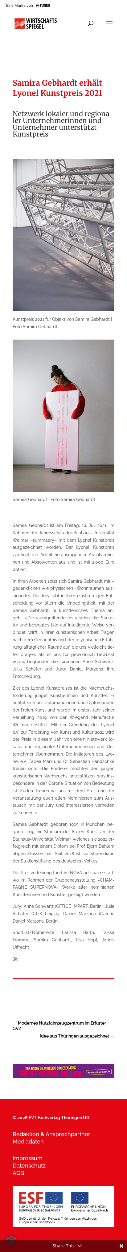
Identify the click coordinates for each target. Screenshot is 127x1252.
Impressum (28, 1158)
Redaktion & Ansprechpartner (51, 1134)
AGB (18, 1173)
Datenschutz (29, 1165)
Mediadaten (28, 1141)
